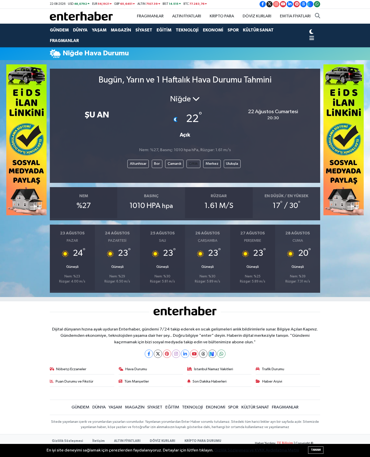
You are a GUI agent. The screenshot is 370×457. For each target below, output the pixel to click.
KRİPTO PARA (222, 16)
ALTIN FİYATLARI (186, 16)
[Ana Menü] (311, 38)
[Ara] (317, 16)
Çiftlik (193, 163)
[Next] (212, 354)
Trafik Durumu (273, 369)
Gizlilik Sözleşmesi (67, 441)
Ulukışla (232, 163)
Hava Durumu (136, 369)
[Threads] (203, 354)
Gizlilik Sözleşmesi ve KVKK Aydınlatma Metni (256, 450)
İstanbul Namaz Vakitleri (213, 369)
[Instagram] (176, 354)
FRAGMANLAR (150, 16)
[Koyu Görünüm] (311, 32)
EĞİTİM (164, 30)
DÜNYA (80, 30)
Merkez (212, 163)
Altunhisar (138, 163)
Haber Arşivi (272, 381)
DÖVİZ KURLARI (257, 16)
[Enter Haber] (81, 16)
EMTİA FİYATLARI (295, 16)
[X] (158, 354)
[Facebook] (149, 354)
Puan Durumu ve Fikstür (74, 381)
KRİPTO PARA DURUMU (202, 441)
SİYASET (143, 30)
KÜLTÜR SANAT (258, 30)
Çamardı (174, 163)
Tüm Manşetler (136, 381)
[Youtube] (194, 354)
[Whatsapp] (221, 354)
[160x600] (26, 140)
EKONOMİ (213, 30)
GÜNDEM (59, 30)
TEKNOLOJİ (187, 30)
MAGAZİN (121, 30)
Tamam (316, 449)
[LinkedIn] (185, 354)
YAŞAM (99, 30)
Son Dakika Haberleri (210, 381)
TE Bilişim (285, 443)
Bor (157, 163)
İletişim (98, 441)
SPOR (233, 30)
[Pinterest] (167, 354)
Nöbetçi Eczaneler (71, 369)
